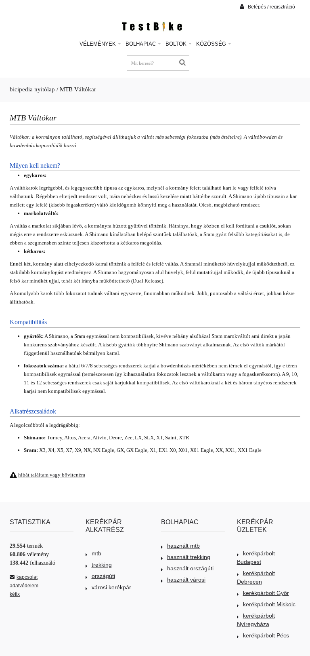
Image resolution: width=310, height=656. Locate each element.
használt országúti (190, 568)
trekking (102, 564)
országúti (103, 576)
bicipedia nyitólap (32, 89)
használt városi (186, 579)
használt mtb (183, 545)
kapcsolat (27, 577)
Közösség (212, 44)
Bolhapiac (141, 44)
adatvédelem (24, 586)
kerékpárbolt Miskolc (269, 604)
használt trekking (188, 557)
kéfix (15, 594)
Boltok (176, 44)
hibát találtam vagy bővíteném (51, 475)
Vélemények (98, 44)
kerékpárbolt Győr (266, 593)
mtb (96, 553)
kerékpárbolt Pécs (266, 635)
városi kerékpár (111, 587)
